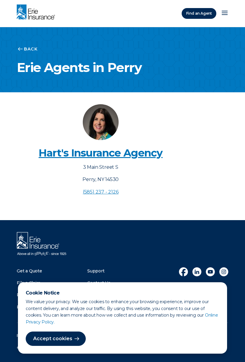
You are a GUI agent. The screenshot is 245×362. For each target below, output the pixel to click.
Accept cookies (52, 338)
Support (96, 271)
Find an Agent (199, 13)
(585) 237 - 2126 (101, 192)
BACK (31, 49)
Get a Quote (29, 271)
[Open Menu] (224, 13)
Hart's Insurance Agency (101, 153)
